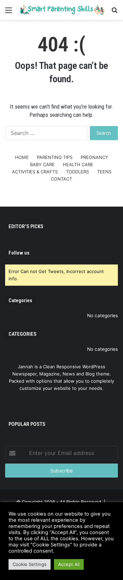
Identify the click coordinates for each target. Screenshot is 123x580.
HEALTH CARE (78, 164)
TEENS (104, 171)
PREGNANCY (94, 157)
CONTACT (61, 179)
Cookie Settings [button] (29, 564)
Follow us (19, 253)
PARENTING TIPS (54, 157)
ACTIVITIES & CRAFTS (35, 171)
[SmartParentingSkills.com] (61, 10)
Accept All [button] (69, 564)
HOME (22, 157)
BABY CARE (42, 164)
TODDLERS (77, 171)
